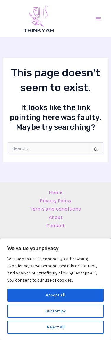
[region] (55, 289)
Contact (55, 225)
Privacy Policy (55, 200)
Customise (55, 311)
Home (55, 192)
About (55, 217)
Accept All (55, 295)
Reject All (56, 327)
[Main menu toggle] (98, 19)
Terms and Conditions (55, 209)
